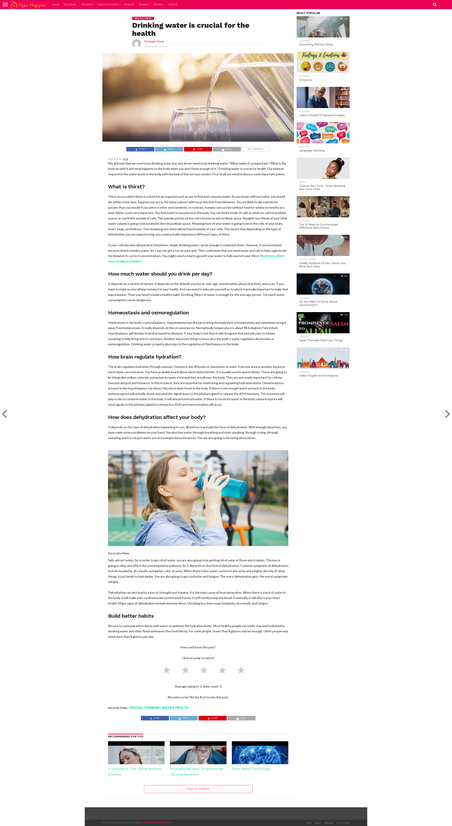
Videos (172, 4)
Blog (318, 823)
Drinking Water (159, 708)
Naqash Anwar (156, 41)
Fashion (86, 4)
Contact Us (343, 823)
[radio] (165, 671)
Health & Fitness (107, 4)
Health (182, 708)
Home (55, 4)
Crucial (136, 708)
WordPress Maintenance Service (156, 822)
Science (129, 4)
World (143, 4)
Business (70, 4)
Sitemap (328, 823)
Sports (158, 4)
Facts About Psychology (251, 769)
